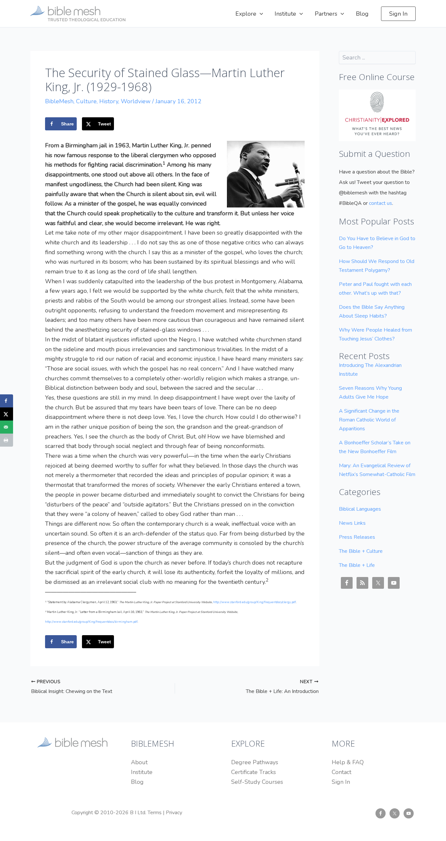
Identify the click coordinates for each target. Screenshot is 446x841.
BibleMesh (59, 101)
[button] (259, 14)
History (108, 101)
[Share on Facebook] (6, 400)
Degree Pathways (254, 762)
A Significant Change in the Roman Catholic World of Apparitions (369, 419)
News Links (352, 523)
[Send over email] (6, 427)
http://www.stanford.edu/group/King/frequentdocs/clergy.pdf (254, 602)
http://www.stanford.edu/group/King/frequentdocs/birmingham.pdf (91, 622)
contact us (380, 203)
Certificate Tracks (253, 772)
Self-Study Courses (257, 782)
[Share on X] (6, 413)
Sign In (341, 782)
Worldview (136, 101)
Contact (341, 772)
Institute (141, 772)
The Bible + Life (357, 565)
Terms (155, 812)
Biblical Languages (360, 509)
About (139, 762)
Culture (86, 101)
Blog (137, 782)
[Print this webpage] (6, 440)
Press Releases (357, 537)
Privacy (174, 812)
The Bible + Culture (361, 551)
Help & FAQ (348, 762)
